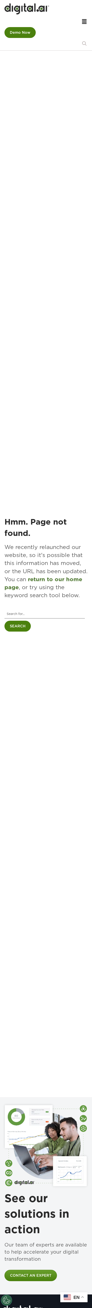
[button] (84, 43)
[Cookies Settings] (6, 1300)
